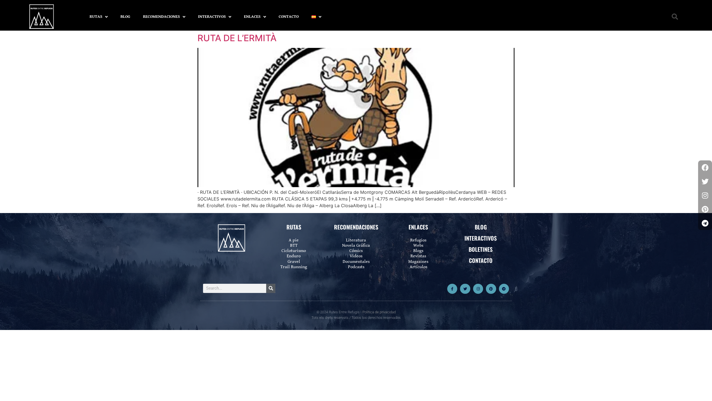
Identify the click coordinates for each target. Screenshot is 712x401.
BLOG (125, 16)
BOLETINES (481, 249)
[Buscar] (270, 288)
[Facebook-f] (452, 289)
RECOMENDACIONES (161, 16)
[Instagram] (478, 289)
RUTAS (96, 16)
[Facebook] (705, 167)
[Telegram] (504, 289)
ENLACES (252, 16)
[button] (675, 17)
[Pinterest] (491, 289)
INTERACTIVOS (212, 16)
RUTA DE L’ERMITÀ (236, 38)
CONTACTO (289, 16)
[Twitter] (465, 289)
